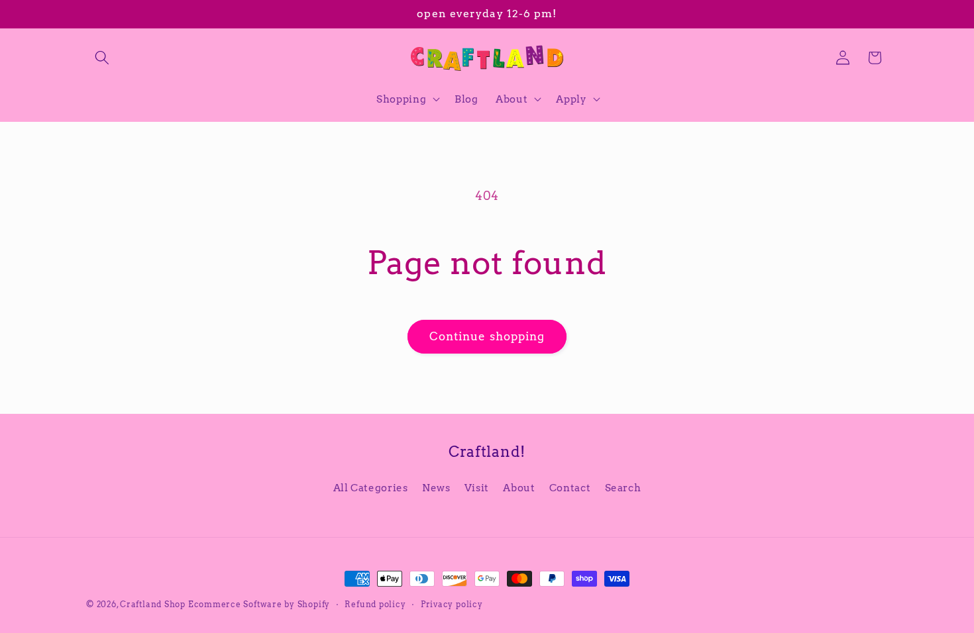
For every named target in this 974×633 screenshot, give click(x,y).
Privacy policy (452, 604)
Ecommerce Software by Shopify (259, 604)
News (436, 487)
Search (623, 487)
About (519, 487)
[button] (102, 57)
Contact (570, 487)
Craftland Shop (153, 604)
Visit (476, 487)
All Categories (370, 487)
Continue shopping (487, 336)
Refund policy (375, 604)
